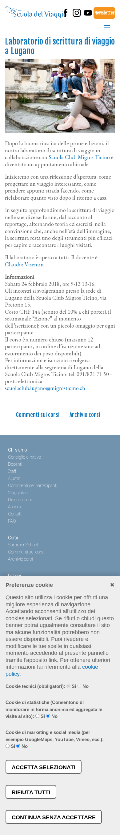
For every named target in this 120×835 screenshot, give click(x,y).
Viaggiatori (18, 492)
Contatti (15, 514)
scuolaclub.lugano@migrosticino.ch (45, 388)
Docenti (15, 464)
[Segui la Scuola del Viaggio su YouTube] (88, 15)
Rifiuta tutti (31, 792)
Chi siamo (17, 450)
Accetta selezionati (43, 767)
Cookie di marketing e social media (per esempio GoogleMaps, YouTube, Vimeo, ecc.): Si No (55, 739)
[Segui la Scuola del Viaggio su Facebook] (65, 15)
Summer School (23, 545)
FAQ (12, 521)
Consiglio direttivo (24, 457)
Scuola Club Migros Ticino (79, 157)
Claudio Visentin (24, 264)
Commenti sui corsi (37, 414)
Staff (12, 471)
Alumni (15, 478)
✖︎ (112, 585)
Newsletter (104, 13)
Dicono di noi (20, 499)
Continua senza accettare (54, 817)
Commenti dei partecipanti (32, 485)
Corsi (13, 537)
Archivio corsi (85, 414)
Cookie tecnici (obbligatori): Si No (47, 686)
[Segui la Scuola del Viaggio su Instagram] (76, 15)
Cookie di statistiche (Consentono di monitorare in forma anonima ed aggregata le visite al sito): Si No (54, 709)
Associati (16, 507)
